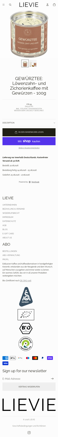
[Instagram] (29, 433)
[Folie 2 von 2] (33, 63)
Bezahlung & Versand (13, 209)
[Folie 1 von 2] (25, 63)
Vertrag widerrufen (29, 387)
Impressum (7, 217)
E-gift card (8, 234)
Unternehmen (9, 205)
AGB (4, 225)
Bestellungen (9, 251)
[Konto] (47, 4)
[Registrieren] (52, 378)
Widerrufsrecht (10, 213)
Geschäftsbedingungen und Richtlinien (29, 426)
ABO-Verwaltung (11, 255)
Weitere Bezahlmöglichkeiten (29, 148)
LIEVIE (32, 420)
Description (8, 123)
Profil (5, 259)
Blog (5, 229)
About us (7, 238)
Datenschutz (9, 221)
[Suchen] (10, 4)
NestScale (35, 182)
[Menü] (3, 4)
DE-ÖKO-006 (25, 281)
